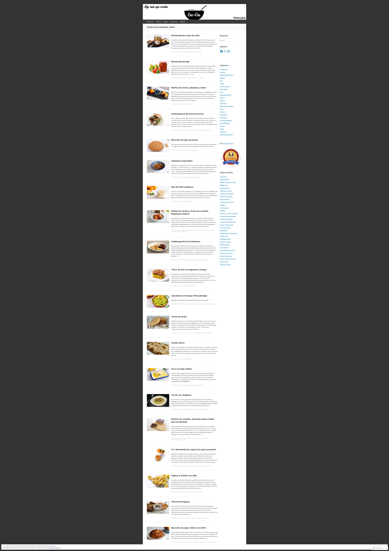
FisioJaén (222, 205)
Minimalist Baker (225, 244)
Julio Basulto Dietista (226, 219)
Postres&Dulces (192, 78)
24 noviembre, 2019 (176, 286)
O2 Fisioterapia (224, 247)
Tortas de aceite (179, 316)
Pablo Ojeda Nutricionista (227, 250)
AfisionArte (223, 176)
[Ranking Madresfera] (227, 143)
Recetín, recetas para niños (228, 259)
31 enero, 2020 (175, 230)
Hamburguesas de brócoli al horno (187, 114)
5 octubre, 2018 (175, 465)
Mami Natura (223, 230)
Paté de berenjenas (180, 502)
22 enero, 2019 (175, 333)
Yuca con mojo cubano (181, 369)
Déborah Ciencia (225, 199)
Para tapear (198, 51)
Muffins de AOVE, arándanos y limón (188, 88)
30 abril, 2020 (175, 130)
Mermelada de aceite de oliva (185, 35)
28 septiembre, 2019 (177, 304)
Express (200, 230)
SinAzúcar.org (224, 261)
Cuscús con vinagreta (181, 395)
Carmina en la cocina (226, 191)
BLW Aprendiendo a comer (228, 182)
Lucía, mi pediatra (225, 227)
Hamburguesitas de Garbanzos (185, 241)
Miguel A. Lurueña (225, 242)
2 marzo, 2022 (175, 51)
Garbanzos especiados (182, 161)
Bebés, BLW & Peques (187, 130)
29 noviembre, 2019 (176, 259)
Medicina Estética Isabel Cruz (228, 233)
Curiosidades (185, 51)
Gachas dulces (178, 343)
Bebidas (222, 78)
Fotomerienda (224, 208)
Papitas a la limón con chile (184, 475)
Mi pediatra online (225, 239)
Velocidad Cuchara (225, 264)
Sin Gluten (200, 78)
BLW (221, 81)
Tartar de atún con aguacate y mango (189, 269)
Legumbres (189, 177)
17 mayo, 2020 (175, 104)
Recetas (165, 21)
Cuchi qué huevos (225, 86)
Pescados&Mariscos (190, 286)
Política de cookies (55, 547)
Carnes (222, 83)
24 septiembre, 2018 (177, 492)
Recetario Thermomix (226, 253)
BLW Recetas (224, 185)
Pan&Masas (198, 333)
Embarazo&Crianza (225, 95)
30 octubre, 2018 (176, 359)
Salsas (222, 129)
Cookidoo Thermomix (226, 196)
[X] (225, 51)
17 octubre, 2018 (175, 409)
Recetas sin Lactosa (226, 256)
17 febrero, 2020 (176, 201)
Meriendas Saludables (188, 333)
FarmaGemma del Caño (227, 202)
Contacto (182, 21)
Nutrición (222, 112)
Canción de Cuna (224, 188)
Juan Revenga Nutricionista (228, 216)
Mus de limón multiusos (182, 187)
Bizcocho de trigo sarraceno (184, 140)
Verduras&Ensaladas (204, 130)
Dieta (195, 130)
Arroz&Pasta (186, 409)
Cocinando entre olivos (227, 193)
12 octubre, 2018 (176, 438)
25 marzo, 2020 (175, 150)
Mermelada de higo (180, 61)
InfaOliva (222, 210)
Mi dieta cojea (224, 236)
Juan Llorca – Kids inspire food (229, 213)
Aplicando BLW (224, 179)
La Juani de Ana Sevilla (226, 225)
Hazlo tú (192, 51)
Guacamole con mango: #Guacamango (189, 296)
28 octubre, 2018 (176, 385)
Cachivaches (174, 21)
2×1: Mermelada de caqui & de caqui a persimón (193, 449)
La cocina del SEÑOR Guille (228, 222)
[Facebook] (221, 51)
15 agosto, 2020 (175, 78)
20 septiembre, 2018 (177, 518)
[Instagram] (228, 51)
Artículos (158, 21)
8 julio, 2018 (174, 542)
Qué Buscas (150, 21)
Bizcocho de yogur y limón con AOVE (188, 528)
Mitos (221, 109)
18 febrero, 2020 (176, 177)
